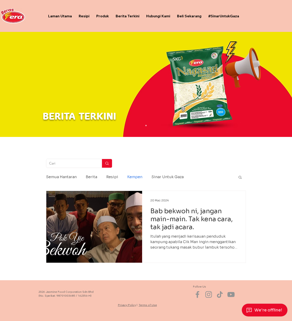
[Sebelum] (26, 84)
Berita (91, 177)
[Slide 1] (146, 125)
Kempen (134, 177)
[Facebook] (197, 294)
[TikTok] (219, 294)
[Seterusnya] (265, 84)
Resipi (112, 177)
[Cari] (107, 163)
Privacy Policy (127, 305)
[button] (240, 177)
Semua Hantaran (61, 177)
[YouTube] (231, 294)
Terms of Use (148, 305)
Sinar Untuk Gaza (167, 177)
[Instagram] (208, 294)
